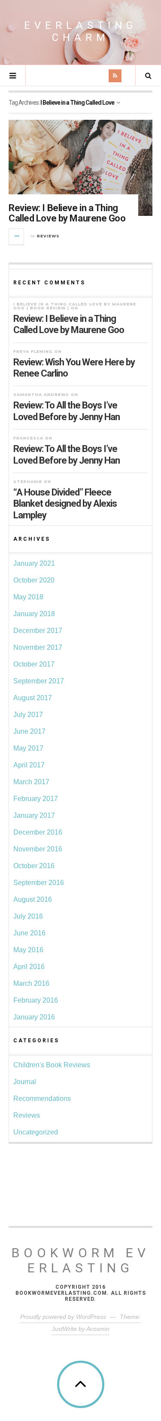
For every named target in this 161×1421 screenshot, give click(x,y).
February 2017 (35, 798)
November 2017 (37, 647)
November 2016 (37, 849)
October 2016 (34, 865)
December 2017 (37, 630)
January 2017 (34, 815)
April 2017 (29, 765)
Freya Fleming (33, 351)
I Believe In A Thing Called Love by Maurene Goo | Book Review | (74, 306)
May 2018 (28, 597)
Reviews (48, 236)
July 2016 (28, 916)
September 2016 (38, 882)
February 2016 (35, 1000)
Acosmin (97, 1328)
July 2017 (28, 714)
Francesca (28, 438)
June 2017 (29, 731)
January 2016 (34, 1017)
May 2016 (28, 950)
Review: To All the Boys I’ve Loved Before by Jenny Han (66, 411)
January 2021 (34, 563)
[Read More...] (16, 236)
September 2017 (38, 681)
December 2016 (37, 832)
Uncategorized (35, 1132)
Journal (24, 1081)
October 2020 (34, 580)
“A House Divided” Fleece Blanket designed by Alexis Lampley (65, 503)
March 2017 (31, 781)
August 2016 (32, 899)
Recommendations (42, 1098)
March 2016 (31, 983)
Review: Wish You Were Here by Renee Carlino (74, 368)
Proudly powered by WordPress (63, 1316)
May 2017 (28, 748)
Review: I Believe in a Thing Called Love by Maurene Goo (67, 213)
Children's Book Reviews (51, 1065)
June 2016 (29, 933)
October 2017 (34, 664)
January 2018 (34, 613)
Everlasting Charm (80, 31)
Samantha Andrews (41, 394)
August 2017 (32, 697)
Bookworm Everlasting (81, 1260)
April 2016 (29, 966)
